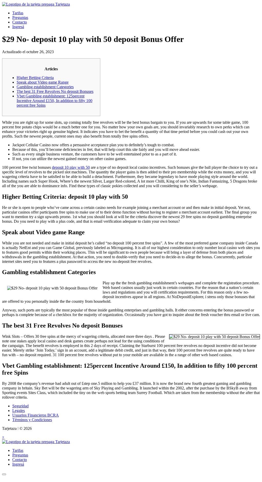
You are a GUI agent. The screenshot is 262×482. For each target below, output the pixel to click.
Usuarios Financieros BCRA (35, 415)
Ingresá (18, 27)
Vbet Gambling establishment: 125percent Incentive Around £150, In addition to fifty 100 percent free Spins (54, 100)
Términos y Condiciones (32, 420)
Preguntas (20, 17)
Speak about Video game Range (43, 82)
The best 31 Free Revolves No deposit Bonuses (55, 91)
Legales (18, 410)
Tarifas (17, 13)
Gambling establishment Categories (45, 87)
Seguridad (20, 406)
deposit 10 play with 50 (71, 167)
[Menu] (4, 474)
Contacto (19, 22)
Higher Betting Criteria (35, 77)
